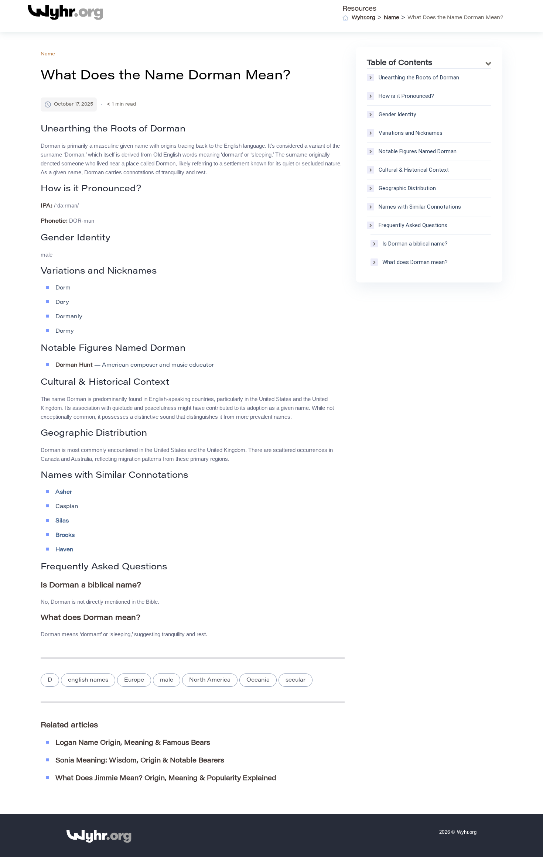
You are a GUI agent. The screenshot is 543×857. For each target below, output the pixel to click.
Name (48, 54)
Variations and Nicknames (411, 133)
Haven (64, 550)
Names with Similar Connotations (420, 206)
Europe (134, 680)
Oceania (258, 680)
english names (88, 680)
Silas (62, 521)
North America (209, 680)
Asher (63, 492)
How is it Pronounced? (406, 96)
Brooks (65, 535)
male (166, 680)
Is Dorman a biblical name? (415, 243)
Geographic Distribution (407, 188)
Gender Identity (397, 114)
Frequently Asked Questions (413, 225)
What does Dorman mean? (415, 262)
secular (295, 680)
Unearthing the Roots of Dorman (419, 77)
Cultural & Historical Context (414, 170)
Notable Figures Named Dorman (418, 151)
